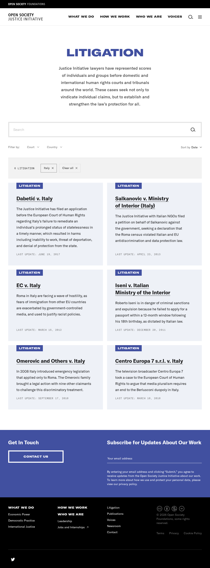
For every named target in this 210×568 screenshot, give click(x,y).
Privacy (174, 533)
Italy (47, 168)
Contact (112, 532)
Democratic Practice (21, 520)
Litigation (113, 507)
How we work (73, 507)
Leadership (65, 521)
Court (30, 147)
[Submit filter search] (193, 129)
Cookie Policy (193, 533)
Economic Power (19, 514)
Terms (160, 533)
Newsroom (114, 526)
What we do (21, 507)
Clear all (67, 168)
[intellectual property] (170, 510)
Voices (111, 520)
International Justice (21, 526)
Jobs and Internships (71, 527)
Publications (115, 514)
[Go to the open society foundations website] (26, 4)
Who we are (71, 514)
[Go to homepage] (25, 16)
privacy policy (128, 484)
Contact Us (36, 456)
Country (52, 147)
